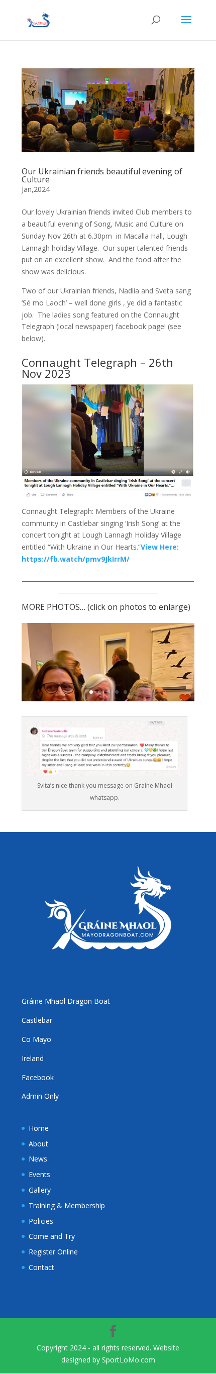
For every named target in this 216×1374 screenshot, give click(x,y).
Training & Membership (67, 1205)
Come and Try (52, 1236)
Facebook (38, 1077)
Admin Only (40, 1096)
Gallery (40, 1190)
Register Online (53, 1251)
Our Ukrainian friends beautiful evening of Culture (102, 175)
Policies (41, 1221)
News (38, 1159)
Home (39, 1128)
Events (39, 1174)
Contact (41, 1267)
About (38, 1143)
